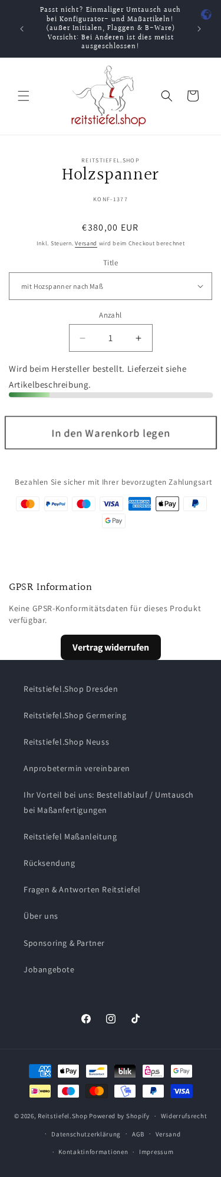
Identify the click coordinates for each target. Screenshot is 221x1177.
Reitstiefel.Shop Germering (75, 715)
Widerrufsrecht (184, 1116)
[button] (24, 96)
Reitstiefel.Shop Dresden (71, 688)
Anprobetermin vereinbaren (77, 768)
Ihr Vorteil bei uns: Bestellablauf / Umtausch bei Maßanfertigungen (109, 802)
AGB (138, 1134)
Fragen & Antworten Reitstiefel (82, 889)
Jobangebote (49, 969)
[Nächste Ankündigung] (199, 29)
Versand (86, 243)
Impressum (156, 1152)
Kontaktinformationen (93, 1152)
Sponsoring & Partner (64, 943)
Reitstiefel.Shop (62, 1116)
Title (110, 263)
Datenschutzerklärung (86, 1134)
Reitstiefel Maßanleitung (70, 836)
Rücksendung (49, 863)
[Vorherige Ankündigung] (22, 29)
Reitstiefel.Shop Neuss (66, 741)
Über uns (41, 916)
